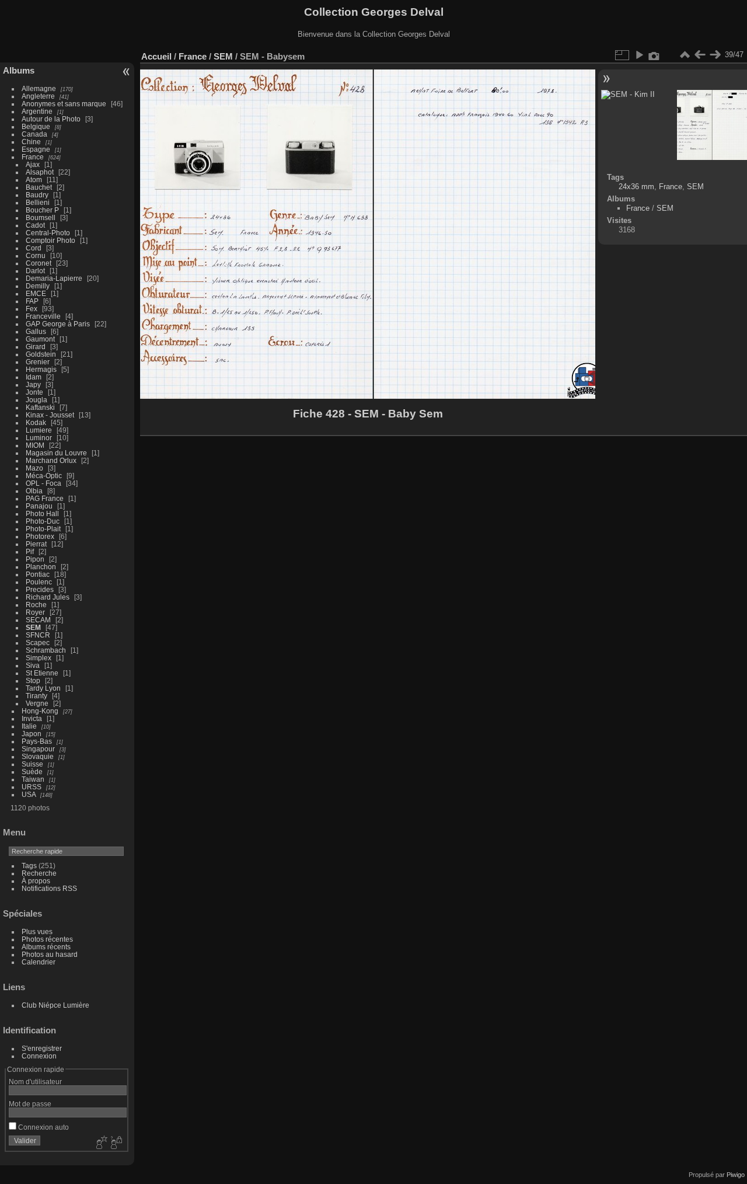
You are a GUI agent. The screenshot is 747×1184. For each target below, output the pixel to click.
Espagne (36, 149)
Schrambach (46, 650)
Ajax (33, 164)
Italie (29, 726)
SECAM (38, 620)
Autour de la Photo (51, 119)
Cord (33, 248)
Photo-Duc (43, 521)
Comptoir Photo (50, 240)
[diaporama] (639, 54)
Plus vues (37, 931)
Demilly (38, 286)
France (33, 157)
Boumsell (40, 217)
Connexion (39, 1056)
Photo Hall (42, 513)
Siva (33, 665)
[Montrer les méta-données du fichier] (654, 54)
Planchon (41, 566)
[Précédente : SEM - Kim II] (699, 54)
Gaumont (40, 339)
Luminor (39, 437)
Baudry (37, 195)
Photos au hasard (50, 954)
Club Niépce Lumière (55, 1005)
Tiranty (36, 695)
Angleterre (38, 96)
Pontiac (38, 574)
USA (29, 794)
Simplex (38, 657)
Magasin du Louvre (56, 453)
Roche (36, 604)
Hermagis (41, 369)
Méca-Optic (44, 475)
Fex (31, 308)
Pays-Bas (37, 741)
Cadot (35, 225)
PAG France (45, 498)
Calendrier (38, 962)
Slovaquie (38, 756)
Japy (33, 384)
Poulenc (39, 582)
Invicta (32, 718)
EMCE (36, 293)
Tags (29, 865)
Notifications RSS (49, 888)
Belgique (36, 126)
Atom (34, 179)
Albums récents (46, 946)
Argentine (37, 111)
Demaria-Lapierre (54, 278)
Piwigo (736, 1174)
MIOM (35, 445)
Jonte (34, 392)
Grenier (38, 361)
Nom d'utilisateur (35, 1081)
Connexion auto (42, 1127)
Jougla (36, 399)
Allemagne (39, 88)
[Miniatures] (684, 54)
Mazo (34, 468)
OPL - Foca (43, 483)
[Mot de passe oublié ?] (115, 1143)
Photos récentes (47, 939)
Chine (31, 141)
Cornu (36, 255)
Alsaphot (40, 172)
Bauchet (39, 187)
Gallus (36, 331)
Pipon (35, 559)
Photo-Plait (43, 528)
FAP (32, 301)
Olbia (34, 491)
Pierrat (36, 544)
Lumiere (39, 430)
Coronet (38, 263)
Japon (31, 733)
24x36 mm (636, 186)
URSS (31, 787)
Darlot (35, 270)
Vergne (37, 703)
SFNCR (38, 635)
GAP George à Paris (58, 324)
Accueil (156, 56)
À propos (36, 880)
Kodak (36, 422)
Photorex (40, 536)
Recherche (39, 873)
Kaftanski (40, 407)
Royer (35, 612)
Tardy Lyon (43, 688)
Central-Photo (48, 232)
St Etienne (42, 673)
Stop (33, 680)
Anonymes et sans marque (64, 103)
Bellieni (38, 202)
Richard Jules (47, 597)
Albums (18, 70)
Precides (40, 589)
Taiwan (33, 779)
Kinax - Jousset (50, 415)
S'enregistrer (42, 1048)
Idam (33, 377)
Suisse (32, 764)
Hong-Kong (40, 711)
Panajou (39, 506)
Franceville (43, 316)
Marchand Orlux (51, 460)
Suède (32, 771)
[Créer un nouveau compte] (100, 1143)
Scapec (38, 642)
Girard (36, 346)
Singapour (38, 749)
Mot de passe (30, 1104)
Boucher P (42, 210)
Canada (34, 134)
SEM (33, 627)
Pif (30, 551)
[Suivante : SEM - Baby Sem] (714, 54)
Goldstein (41, 354)
